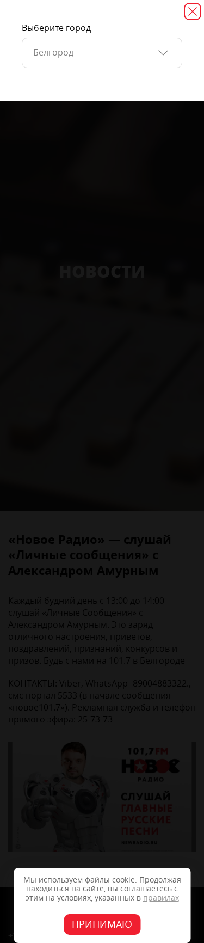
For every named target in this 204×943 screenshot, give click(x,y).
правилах (161, 898)
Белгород (53, 52)
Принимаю (102, 924)
